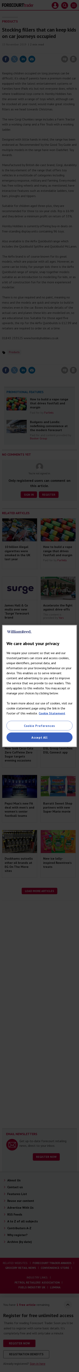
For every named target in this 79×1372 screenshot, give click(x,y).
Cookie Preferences (39, 726)
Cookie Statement (52, 713)
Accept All (39, 737)
